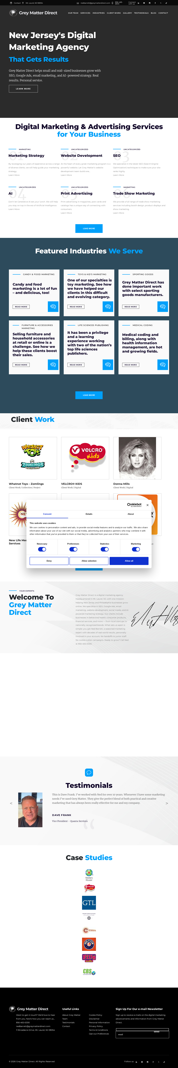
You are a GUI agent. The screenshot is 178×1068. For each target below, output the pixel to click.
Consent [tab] (47, 514)
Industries (99, 13)
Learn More (23, 89)
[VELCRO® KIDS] (89, 889)
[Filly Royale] (89, 958)
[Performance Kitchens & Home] (89, 917)
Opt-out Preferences (99, 1034)
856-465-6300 (119, 3)
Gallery (127, 13)
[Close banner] (148, 505)
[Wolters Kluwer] (89, 875)
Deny (49, 561)
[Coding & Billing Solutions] (89, 972)
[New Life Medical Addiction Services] (89, 930)
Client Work (114, 13)
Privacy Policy (96, 1026)
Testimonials (141, 13)
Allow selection (89, 561)
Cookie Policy (95, 1015)
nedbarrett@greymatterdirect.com (95, 3)
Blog (153, 13)
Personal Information (99, 1022)
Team (65, 1019)
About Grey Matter (71, 1015)
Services (85, 13)
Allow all (129, 561)
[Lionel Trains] (89, 944)
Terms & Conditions (98, 1030)
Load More (89, 228)
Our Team (73, 13)
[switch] (73, 549)
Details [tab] (89, 514)
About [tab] (131, 514)
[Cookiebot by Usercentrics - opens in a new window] (129, 505)
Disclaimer (94, 1019)
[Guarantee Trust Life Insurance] (89, 903)
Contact (163, 13)
